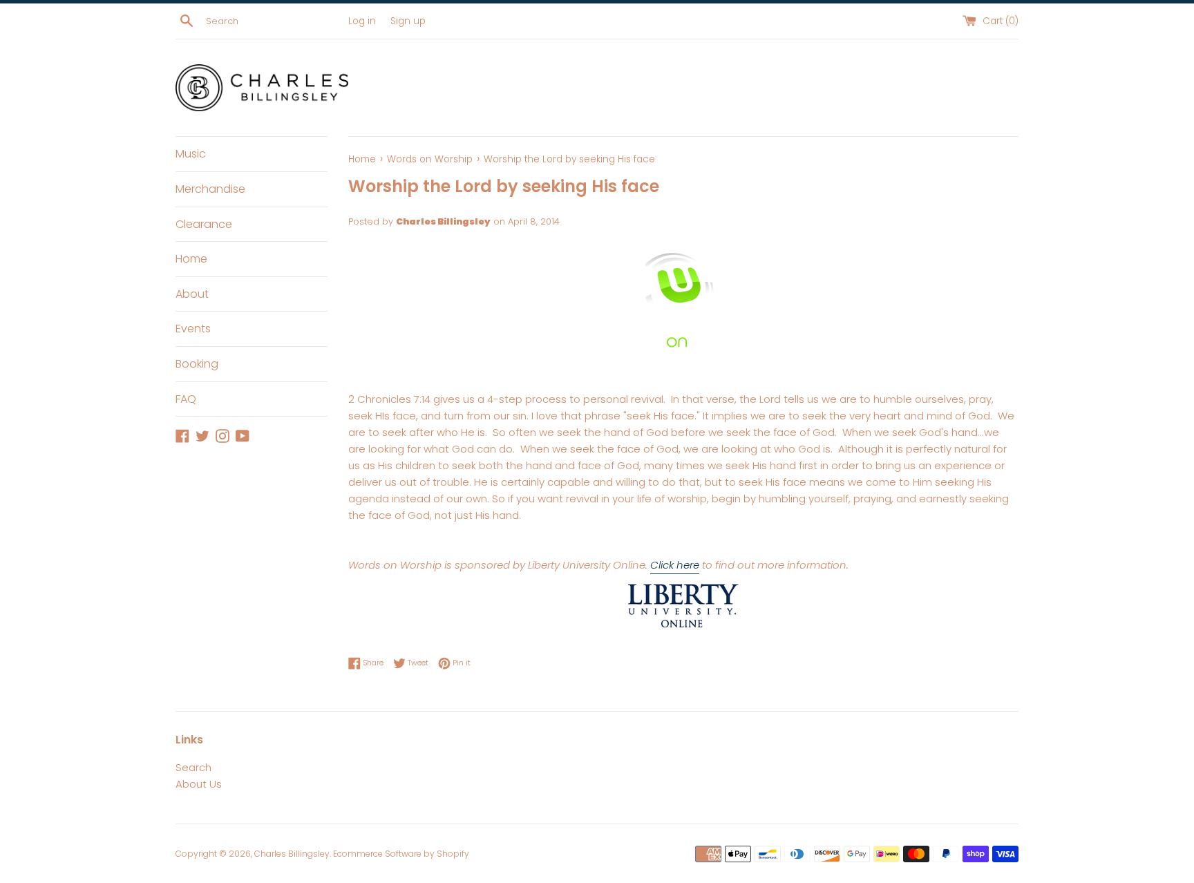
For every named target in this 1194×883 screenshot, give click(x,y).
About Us (199, 784)
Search (193, 767)
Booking (197, 364)
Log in (362, 21)
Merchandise (210, 189)
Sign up (408, 21)
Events (193, 328)
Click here (674, 565)
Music (191, 154)
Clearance (204, 224)
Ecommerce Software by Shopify (401, 854)
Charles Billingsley (292, 854)
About (192, 294)
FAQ (186, 399)
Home (191, 259)
